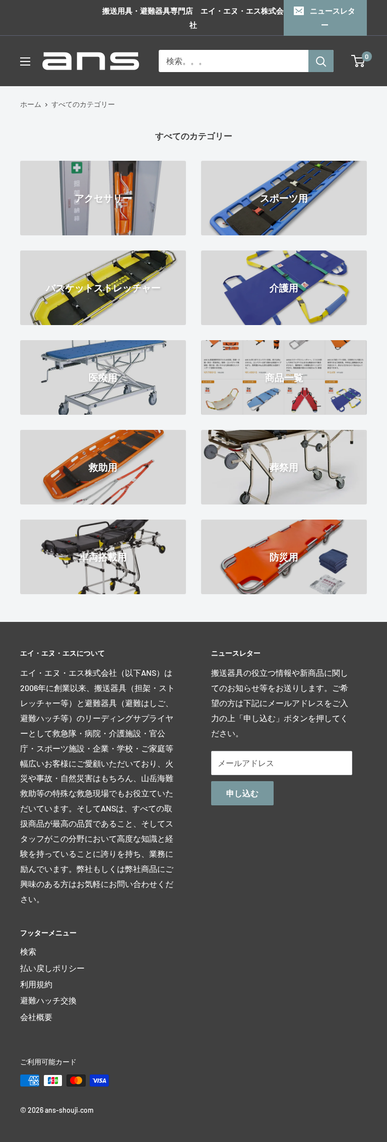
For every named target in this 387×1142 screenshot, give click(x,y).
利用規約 (36, 984)
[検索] (321, 61)
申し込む (242, 793)
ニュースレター (332, 17)
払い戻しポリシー (52, 968)
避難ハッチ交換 (48, 1000)
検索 (28, 951)
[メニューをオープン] (25, 61)
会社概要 (36, 1017)
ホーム (30, 104)
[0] (358, 61)
